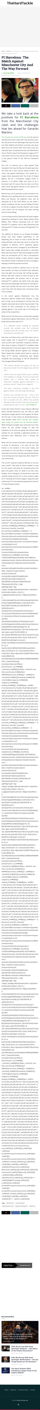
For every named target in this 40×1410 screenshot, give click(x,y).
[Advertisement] (20, 27)
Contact (32, 1390)
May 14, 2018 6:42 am (24, 73)
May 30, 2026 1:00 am (16, 1375)
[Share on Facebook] (15, 105)
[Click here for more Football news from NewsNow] (10, 1265)
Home (3, 51)
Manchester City (8, 1206)
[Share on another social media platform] (34, 105)
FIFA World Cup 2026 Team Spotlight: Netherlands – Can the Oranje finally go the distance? (24, 1359)
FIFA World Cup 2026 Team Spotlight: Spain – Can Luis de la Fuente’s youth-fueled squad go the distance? (18, 1336)
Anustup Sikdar (8, 73)
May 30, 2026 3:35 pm (16, 1353)
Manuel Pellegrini (21, 1206)
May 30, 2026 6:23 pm (8, 1341)
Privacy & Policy (23, 1390)
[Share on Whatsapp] (25, 105)
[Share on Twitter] (6, 105)
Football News (24, 1265)
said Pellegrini (31, 405)
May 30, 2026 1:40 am (16, 1364)
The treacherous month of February (14, 137)
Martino (32, 1206)
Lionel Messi (20, 1203)
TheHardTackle (20, 3)
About (6, 1390)
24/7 (29, 1265)
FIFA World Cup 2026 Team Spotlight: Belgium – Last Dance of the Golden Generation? (24, 1349)
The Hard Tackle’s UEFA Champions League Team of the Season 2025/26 (24, 1371)
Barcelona (10, 1203)
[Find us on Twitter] (18, 1405)
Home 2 (8, 51)
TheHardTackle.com (22, 1400)
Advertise (13, 1390)
